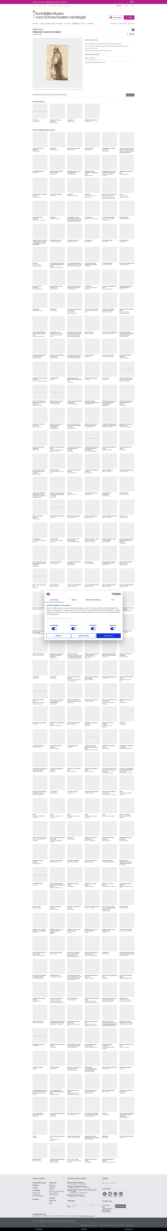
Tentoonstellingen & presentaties (51, 24)
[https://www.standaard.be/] (98, 1207)
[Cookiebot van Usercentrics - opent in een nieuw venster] (113, 594)
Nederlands (119, 5)
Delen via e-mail (133, 34)
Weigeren (58, 635)
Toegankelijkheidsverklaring (106, 1225)
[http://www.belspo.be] (69, 1205)
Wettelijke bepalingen (119, 1225)
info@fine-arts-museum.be (87, 1216)
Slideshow (130, 95)
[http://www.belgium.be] (74, 1205)
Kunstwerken (133, 30)
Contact (40, 5)
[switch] (73, 628)
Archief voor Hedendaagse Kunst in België (56, 1192)
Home (34, 5)
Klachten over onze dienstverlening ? (89, 1225)
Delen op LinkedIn (130, 34)
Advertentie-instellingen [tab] (93, 599)
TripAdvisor (121, 1196)
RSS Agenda (105, 1205)
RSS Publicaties (106, 1211)
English (132, 5)
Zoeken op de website (58, 5)
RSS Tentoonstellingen (107, 1207)
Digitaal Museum (54, 1194)
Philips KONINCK (93, 58)
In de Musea (37, 1190)
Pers (45, 5)
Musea (83, 24)
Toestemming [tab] (54, 599)
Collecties (75, 24)
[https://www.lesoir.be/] (83, 1205)
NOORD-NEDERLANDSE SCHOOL (95, 62)
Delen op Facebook (128, 34)
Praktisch (36, 24)
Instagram (115, 1196)
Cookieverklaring (130, 1225)
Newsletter (121, 1206)
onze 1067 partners (56, 608)
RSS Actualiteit (106, 1210)
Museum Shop (37, 1194)
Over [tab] (112, 599)
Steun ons (52, 1200)
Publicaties (52, 1186)
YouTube (110, 1196)
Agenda (67, 24)
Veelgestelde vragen (39, 1183)
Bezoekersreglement (38, 1196)
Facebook (104, 1196)
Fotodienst (52, 1188)
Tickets (130, 17)
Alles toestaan (108, 635)
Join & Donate (117, 17)
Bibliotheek (52, 1185)
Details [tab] (74, 599)
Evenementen (52, 5)
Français (126, 5)
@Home (131, 24)
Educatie (114, 24)
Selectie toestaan (83, 635)
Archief (51, 1190)
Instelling (90, 24)
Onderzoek (122, 24)
